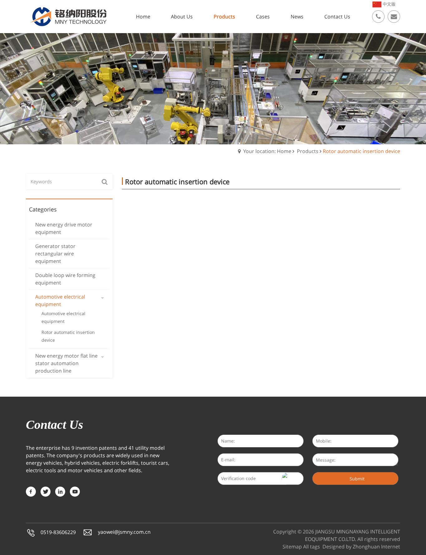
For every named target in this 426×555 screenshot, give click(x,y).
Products (307, 151)
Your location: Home (267, 151)
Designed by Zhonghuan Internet (361, 546)
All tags (311, 546)
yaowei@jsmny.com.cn (124, 532)
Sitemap (292, 546)
